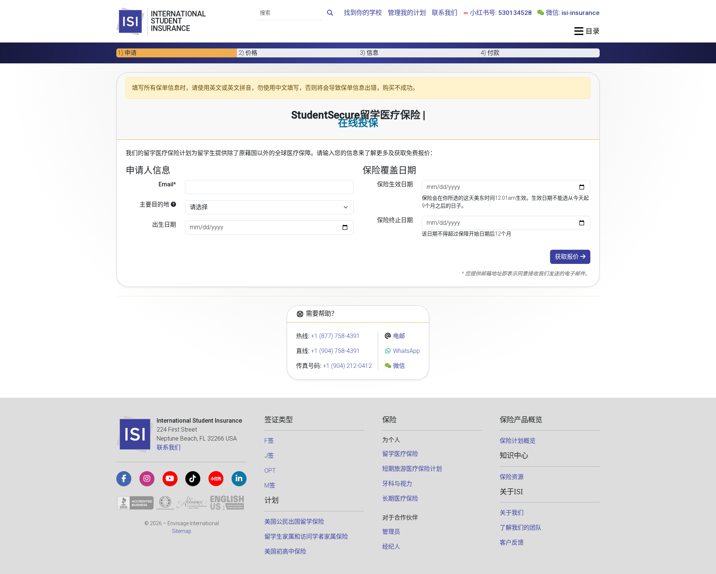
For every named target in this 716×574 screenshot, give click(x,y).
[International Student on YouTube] (170, 478)
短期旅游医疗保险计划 (412, 468)
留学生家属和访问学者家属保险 (306, 536)
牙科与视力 (397, 483)
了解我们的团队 (520, 527)
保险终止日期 (395, 220)
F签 (269, 440)
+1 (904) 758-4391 (335, 350)
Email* (167, 184)
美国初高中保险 (285, 551)
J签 (269, 455)
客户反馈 (512, 542)
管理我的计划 (407, 12)
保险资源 (512, 476)
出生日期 (164, 224)
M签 (269, 485)
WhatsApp (406, 350)
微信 (398, 365)
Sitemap (181, 531)
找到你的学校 (363, 12)
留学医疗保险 (400, 453)
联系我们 (444, 12)
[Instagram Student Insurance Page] (146, 478)
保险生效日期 (395, 184)
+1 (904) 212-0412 (347, 365)
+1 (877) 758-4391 (335, 336)
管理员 (391, 531)
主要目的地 (155, 204)
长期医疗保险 (400, 498)
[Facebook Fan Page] (123, 478)
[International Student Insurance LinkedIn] (239, 478)
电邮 (398, 336)
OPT (270, 470)
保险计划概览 (518, 440)
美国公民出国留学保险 (294, 521)
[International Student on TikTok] (192, 478)
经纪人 (391, 546)
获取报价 (567, 256)
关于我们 (512, 512)
